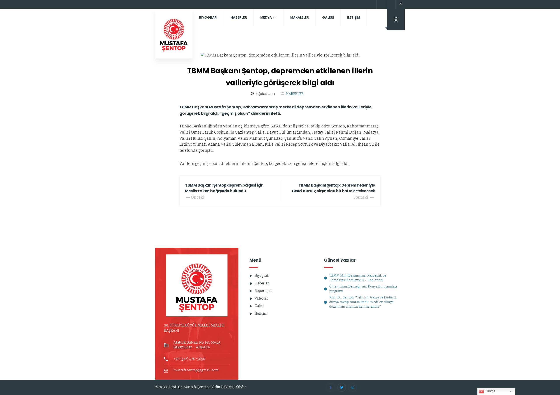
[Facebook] (380, 4)
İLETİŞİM (353, 17)
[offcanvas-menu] (396, 19)
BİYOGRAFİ (208, 17)
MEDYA (266, 17)
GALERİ (328, 17)
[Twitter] (390, 4)
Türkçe (489, 391)
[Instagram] (400, 4)
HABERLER (239, 17)
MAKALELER (299, 17)
